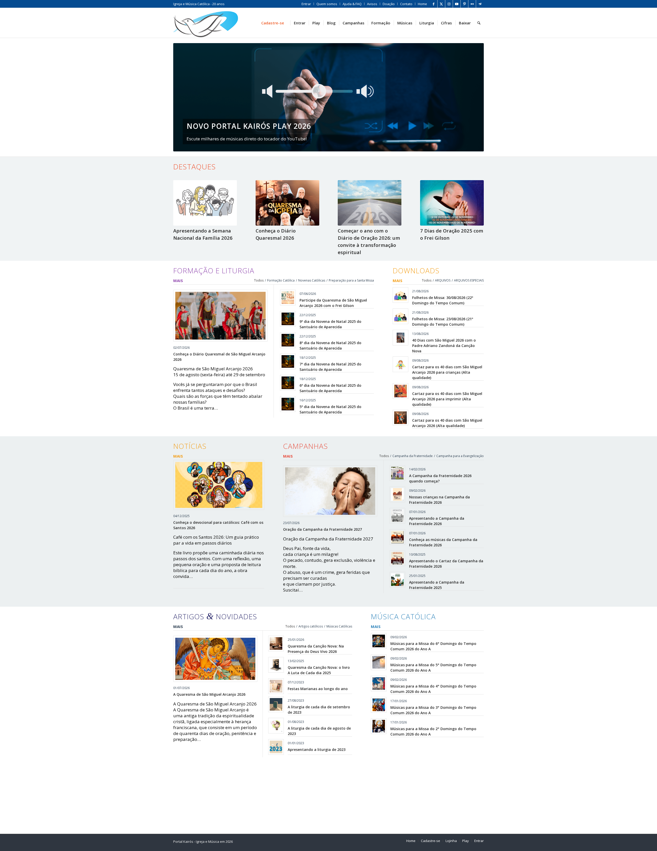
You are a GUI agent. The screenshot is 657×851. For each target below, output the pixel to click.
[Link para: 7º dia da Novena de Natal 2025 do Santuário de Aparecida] (288, 361)
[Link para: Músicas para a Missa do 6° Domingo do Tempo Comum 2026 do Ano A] (378, 641)
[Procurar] (479, 23)
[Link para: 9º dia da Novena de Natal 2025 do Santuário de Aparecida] (288, 319)
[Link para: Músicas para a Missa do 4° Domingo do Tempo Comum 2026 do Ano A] (378, 683)
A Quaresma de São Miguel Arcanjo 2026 (209, 694)
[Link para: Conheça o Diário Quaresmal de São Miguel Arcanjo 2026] (220, 316)
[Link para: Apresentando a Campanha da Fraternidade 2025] (397, 579)
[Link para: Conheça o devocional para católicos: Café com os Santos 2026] (218, 485)
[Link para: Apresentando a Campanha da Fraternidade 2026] (397, 515)
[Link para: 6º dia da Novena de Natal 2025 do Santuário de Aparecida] (288, 382)
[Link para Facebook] (433, 4)
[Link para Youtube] (456, 4)
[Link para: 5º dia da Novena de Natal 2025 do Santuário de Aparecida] (288, 404)
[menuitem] (306, 4)
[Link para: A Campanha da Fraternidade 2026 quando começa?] (397, 473)
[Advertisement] (327, 793)
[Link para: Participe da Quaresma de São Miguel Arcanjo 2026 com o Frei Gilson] (288, 297)
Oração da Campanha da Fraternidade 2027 (322, 529)
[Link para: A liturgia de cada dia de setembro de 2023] (276, 704)
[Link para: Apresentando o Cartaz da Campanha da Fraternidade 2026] (397, 558)
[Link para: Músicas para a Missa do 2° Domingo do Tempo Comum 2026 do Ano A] (378, 726)
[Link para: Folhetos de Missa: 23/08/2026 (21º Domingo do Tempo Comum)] (400, 316)
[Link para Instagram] (449, 4)
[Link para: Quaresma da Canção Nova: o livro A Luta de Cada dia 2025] (276, 665)
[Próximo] (472, 97)
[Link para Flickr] (472, 4)
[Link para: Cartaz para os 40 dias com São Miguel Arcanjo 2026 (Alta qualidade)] (400, 417)
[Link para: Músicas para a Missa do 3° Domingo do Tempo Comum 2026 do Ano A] (378, 705)
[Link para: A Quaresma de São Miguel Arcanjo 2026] (215, 659)
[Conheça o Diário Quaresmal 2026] (287, 202)
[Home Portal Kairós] (205, 23)
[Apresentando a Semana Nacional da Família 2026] (205, 202)
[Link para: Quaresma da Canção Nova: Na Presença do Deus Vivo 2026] (276, 643)
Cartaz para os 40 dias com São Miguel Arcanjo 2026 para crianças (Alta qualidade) (447, 372)
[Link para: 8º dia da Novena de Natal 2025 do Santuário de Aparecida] (288, 340)
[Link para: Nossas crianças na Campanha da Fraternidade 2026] (397, 494)
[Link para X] (441, 4)
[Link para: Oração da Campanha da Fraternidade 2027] (330, 491)
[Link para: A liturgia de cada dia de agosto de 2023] (276, 725)
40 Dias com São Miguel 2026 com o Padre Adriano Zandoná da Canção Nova (444, 345)
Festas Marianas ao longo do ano (318, 688)
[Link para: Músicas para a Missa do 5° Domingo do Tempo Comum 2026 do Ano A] (378, 662)
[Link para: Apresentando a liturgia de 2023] (276, 747)
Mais (178, 280)
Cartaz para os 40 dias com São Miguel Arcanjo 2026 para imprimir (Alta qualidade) (447, 399)
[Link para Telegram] (480, 4)
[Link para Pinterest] (464, 4)
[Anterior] (184, 97)
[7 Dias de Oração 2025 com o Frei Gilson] (452, 202)
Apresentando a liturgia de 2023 (316, 749)
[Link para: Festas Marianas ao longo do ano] (276, 686)
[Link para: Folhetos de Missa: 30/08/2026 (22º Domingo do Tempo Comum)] (400, 295)
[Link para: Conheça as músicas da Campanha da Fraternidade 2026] (397, 537)
